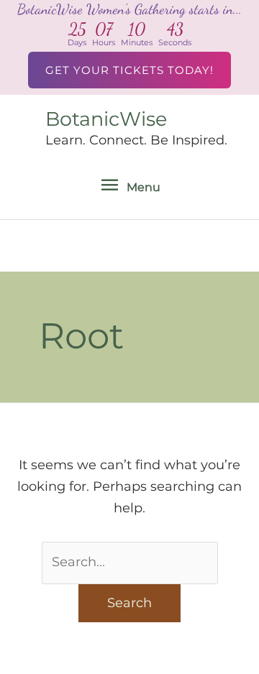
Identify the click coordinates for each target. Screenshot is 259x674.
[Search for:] (130, 562)
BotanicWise (106, 119)
